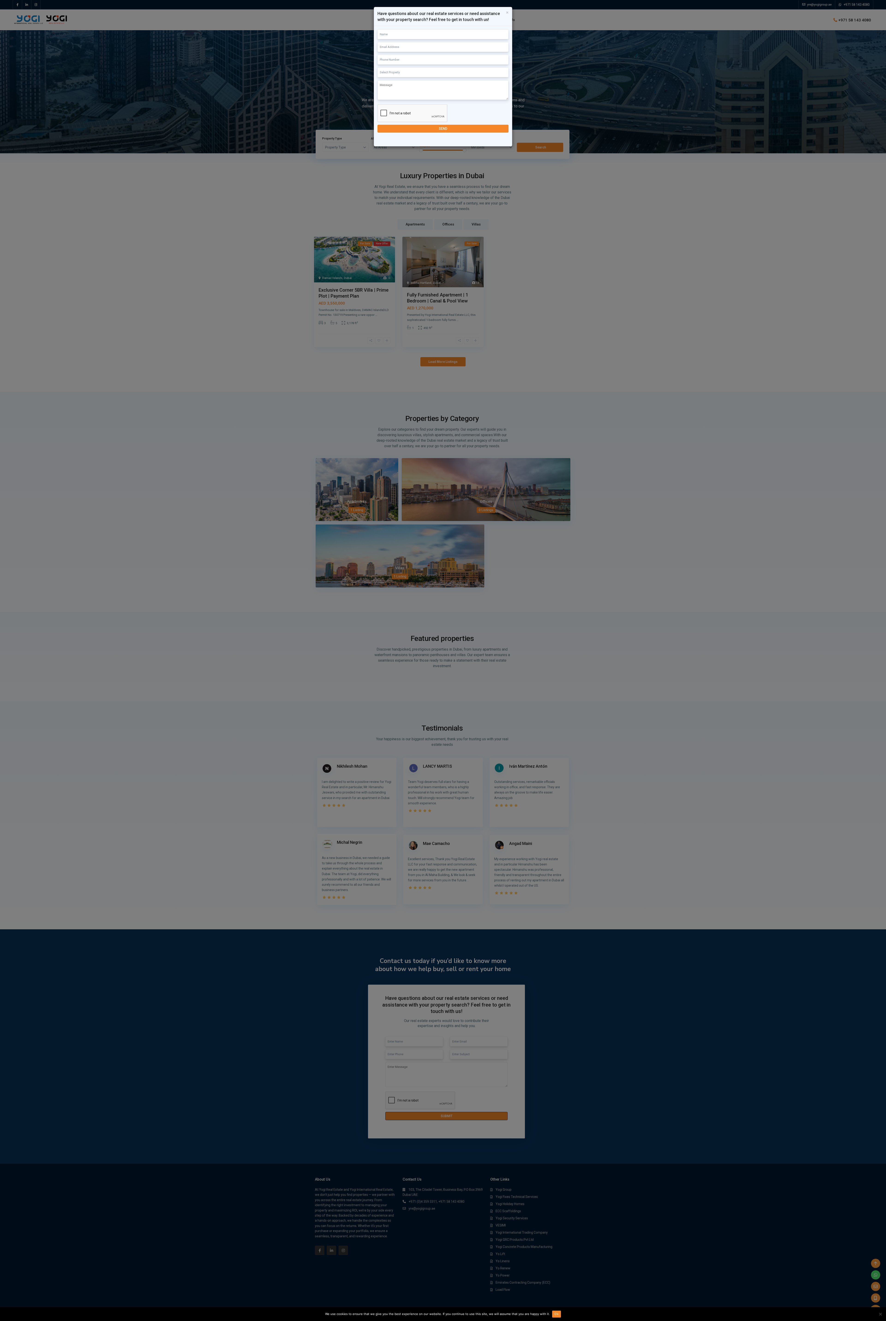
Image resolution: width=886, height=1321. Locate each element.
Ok (556, 1314)
